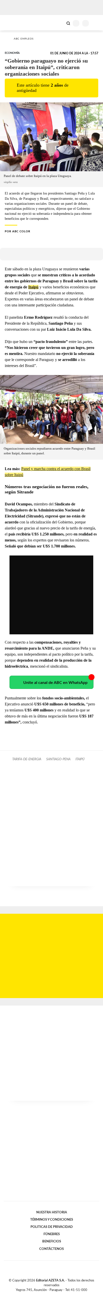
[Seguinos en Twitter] (50, 1295)
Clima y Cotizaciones (60, 23)
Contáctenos (51, 1248)
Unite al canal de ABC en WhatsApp (55, 683)
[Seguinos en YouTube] (55, 1295)
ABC (13, 22)
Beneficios (51, 1241)
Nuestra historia (51, 1212)
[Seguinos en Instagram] (60, 1295)
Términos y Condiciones (51, 1219)
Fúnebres (52, 1234)
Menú (96, 23)
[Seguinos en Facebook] (44, 1295)
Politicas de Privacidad (51, 1226)
